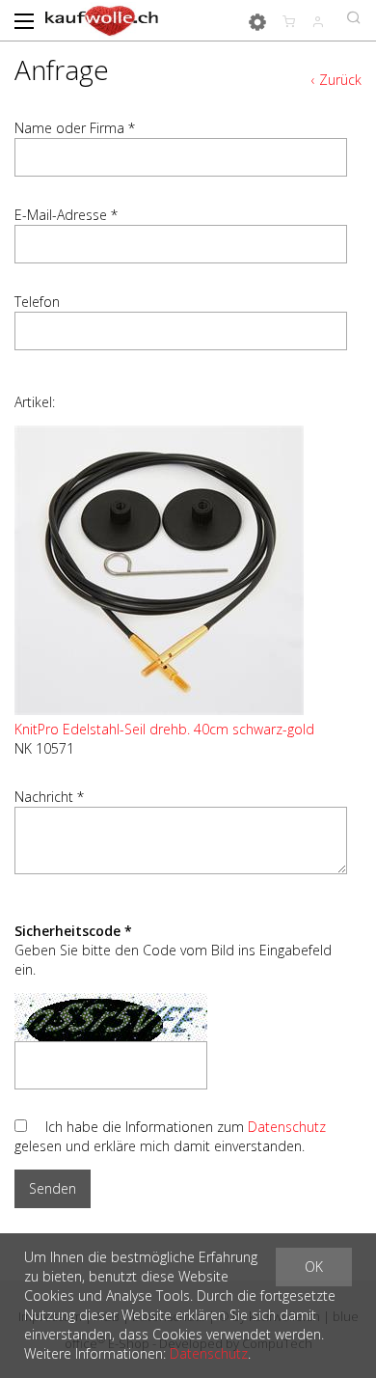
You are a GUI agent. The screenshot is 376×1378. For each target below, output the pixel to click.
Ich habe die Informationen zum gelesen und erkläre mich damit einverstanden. (170, 1136)
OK (314, 1266)
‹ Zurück (336, 79)
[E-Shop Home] (101, 19)
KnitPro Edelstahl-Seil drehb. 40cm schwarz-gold (164, 729)
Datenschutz (287, 1126)
